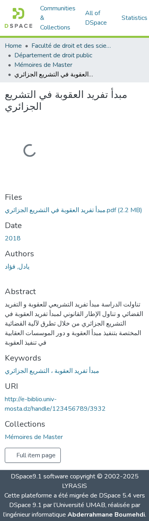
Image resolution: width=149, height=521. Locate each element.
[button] (18, 18)
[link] (74, 210)
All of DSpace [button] (96, 18)
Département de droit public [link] (53, 55)
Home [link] (13, 45)
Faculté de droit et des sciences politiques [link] (71, 45)
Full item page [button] (35, 455)
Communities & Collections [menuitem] (57, 18)
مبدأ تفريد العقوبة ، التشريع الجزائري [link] (52, 371)
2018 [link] (13, 238)
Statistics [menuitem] (134, 18)
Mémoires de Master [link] (43, 64)
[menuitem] (98, 18)
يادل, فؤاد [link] (17, 266)
